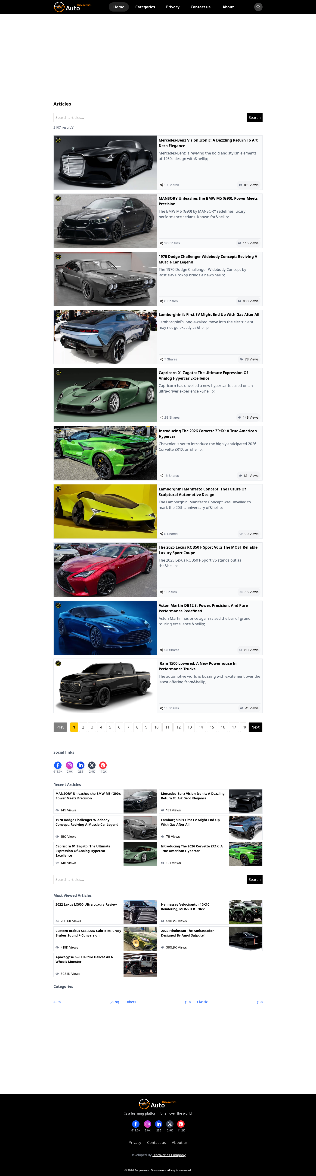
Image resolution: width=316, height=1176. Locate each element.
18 (245, 727)
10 (156, 727)
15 (212, 727)
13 (190, 727)
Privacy (135, 1142)
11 (167, 727)
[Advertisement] (158, 62)
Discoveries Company (169, 1155)
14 (201, 727)
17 (234, 727)
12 (179, 727)
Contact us (156, 1142)
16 (223, 727)
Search (255, 117)
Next (255, 727)
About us (180, 1142)
